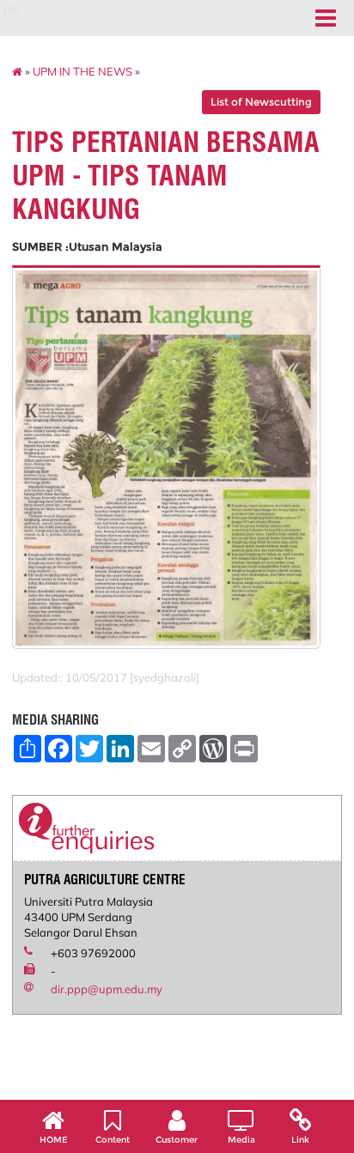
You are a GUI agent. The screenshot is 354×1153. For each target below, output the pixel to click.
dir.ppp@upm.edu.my (106, 989)
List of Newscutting (261, 101)
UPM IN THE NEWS (82, 71)
